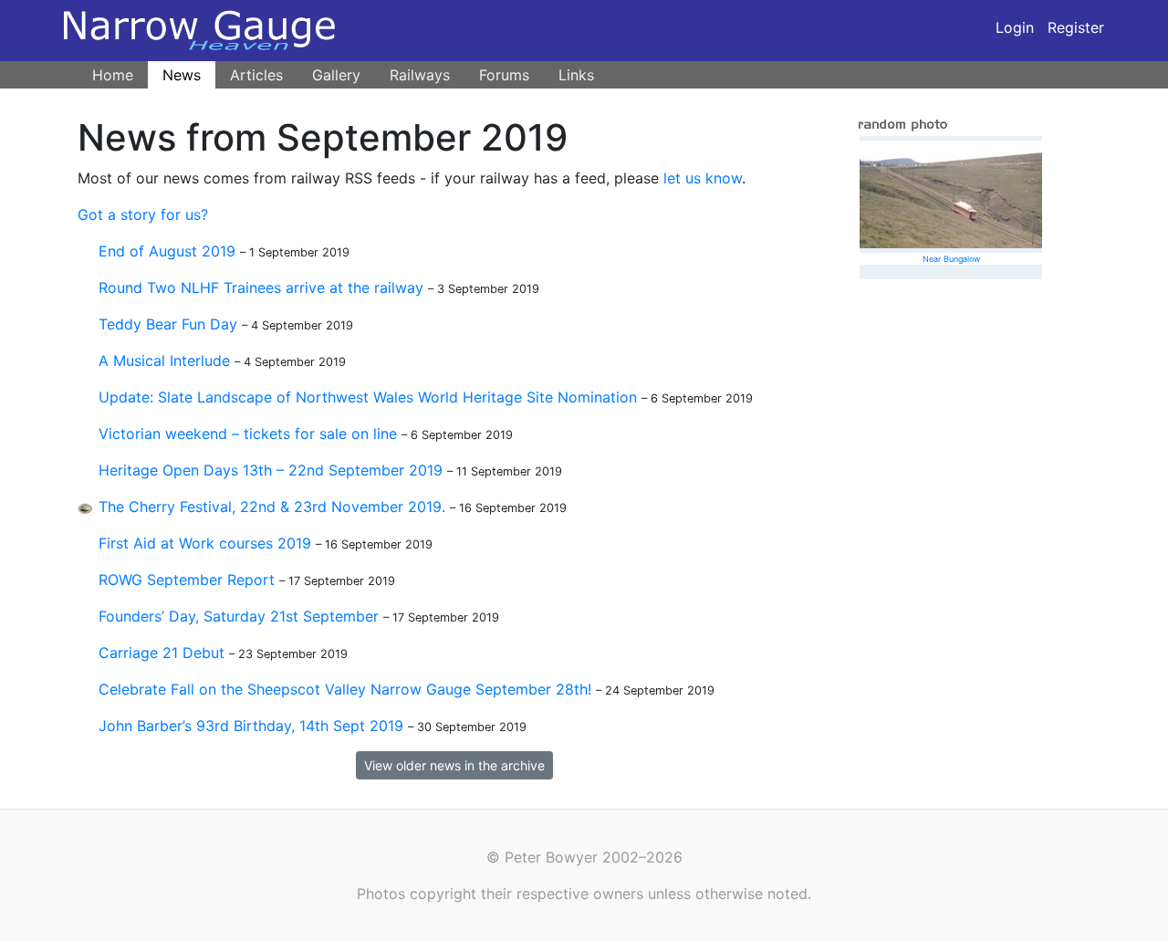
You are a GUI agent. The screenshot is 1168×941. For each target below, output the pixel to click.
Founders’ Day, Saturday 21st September (239, 616)
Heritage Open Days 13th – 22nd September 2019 (271, 470)
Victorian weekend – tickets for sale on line (248, 433)
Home (112, 75)
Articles (256, 75)
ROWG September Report (187, 579)
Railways (420, 75)
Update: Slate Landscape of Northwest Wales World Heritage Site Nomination (368, 397)
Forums (504, 75)
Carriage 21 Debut (161, 652)
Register (1076, 27)
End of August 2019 (167, 251)
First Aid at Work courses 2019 (205, 543)
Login (1015, 27)
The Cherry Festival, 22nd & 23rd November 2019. (272, 506)
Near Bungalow (951, 259)
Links (576, 75)
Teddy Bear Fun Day (168, 324)
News (181, 75)
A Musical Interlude (164, 360)
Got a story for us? (143, 214)
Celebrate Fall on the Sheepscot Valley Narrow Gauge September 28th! (345, 689)
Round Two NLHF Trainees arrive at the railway (261, 287)
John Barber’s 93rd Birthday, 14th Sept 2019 (251, 725)
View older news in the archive (454, 765)
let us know (702, 178)
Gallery (336, 75)
